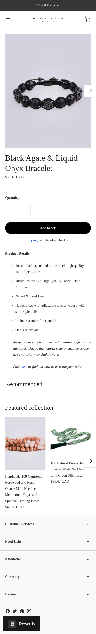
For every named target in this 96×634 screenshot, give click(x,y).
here (24, 367)
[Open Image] (48, 91)
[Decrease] (10, 209)
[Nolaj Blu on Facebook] (7, 611)
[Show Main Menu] (8, 20)
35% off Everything (48, 5)
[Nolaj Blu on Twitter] (14, 611)
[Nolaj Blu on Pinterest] (22, 611)
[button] (90, 91)
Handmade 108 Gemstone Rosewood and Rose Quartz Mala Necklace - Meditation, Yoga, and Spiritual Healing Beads (23, 489)
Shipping (31, 240)
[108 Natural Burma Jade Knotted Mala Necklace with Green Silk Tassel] (71, 437)
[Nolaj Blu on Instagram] (29, 611)
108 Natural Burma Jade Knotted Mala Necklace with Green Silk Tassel (68, 469)
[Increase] (25, 209)
